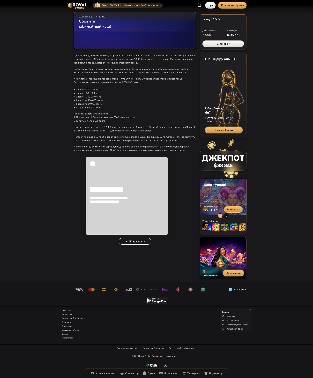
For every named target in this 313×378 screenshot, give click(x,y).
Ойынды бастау (224, 130)
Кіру (210, 5)
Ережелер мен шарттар (128, 348)
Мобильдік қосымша (186, 348)
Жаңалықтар (137, 241)
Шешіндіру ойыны (70, 330)
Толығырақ (233, 209)
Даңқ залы (67, 326)
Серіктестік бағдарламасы (74, 318)
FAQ (171, 348)
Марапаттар (67, 338)
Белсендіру (223, 43)
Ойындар (66, 322)
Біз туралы (67, 310)
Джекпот (66, 334)
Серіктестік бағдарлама (154, 348)
